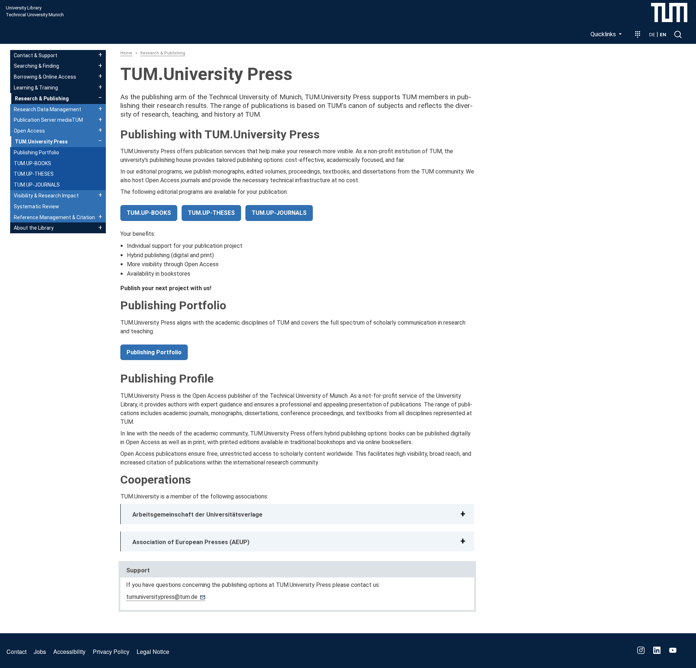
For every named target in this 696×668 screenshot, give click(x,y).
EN (663, 34)
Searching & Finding (36, 66)
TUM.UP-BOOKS (149, 212)
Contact (16, 651)
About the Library (34, 228)
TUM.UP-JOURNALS (279, 212)
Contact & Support (35, 55)
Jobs (40, 651)
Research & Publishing (162, 53)
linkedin (656, 650)
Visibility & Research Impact (46, 196)
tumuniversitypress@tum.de (162, 596)
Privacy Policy (111, 651)
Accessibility (69, 651)
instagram (641, 650)
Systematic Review (36, 206)
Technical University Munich (35, 14)
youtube (672, 650)
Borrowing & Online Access (45, 77)
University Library (23, 8)
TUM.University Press (41, 142)
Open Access (29, 131)
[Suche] (678, 34)
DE (652, 34)
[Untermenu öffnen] (100, 54)
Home (126, 53)
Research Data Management (47, 109)
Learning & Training (36, 88)
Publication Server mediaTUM (48, 120)
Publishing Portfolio (154, 352)
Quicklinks (604, 34)
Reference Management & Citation (52, 217)
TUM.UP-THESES (211, 212)
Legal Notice (153, 651)
